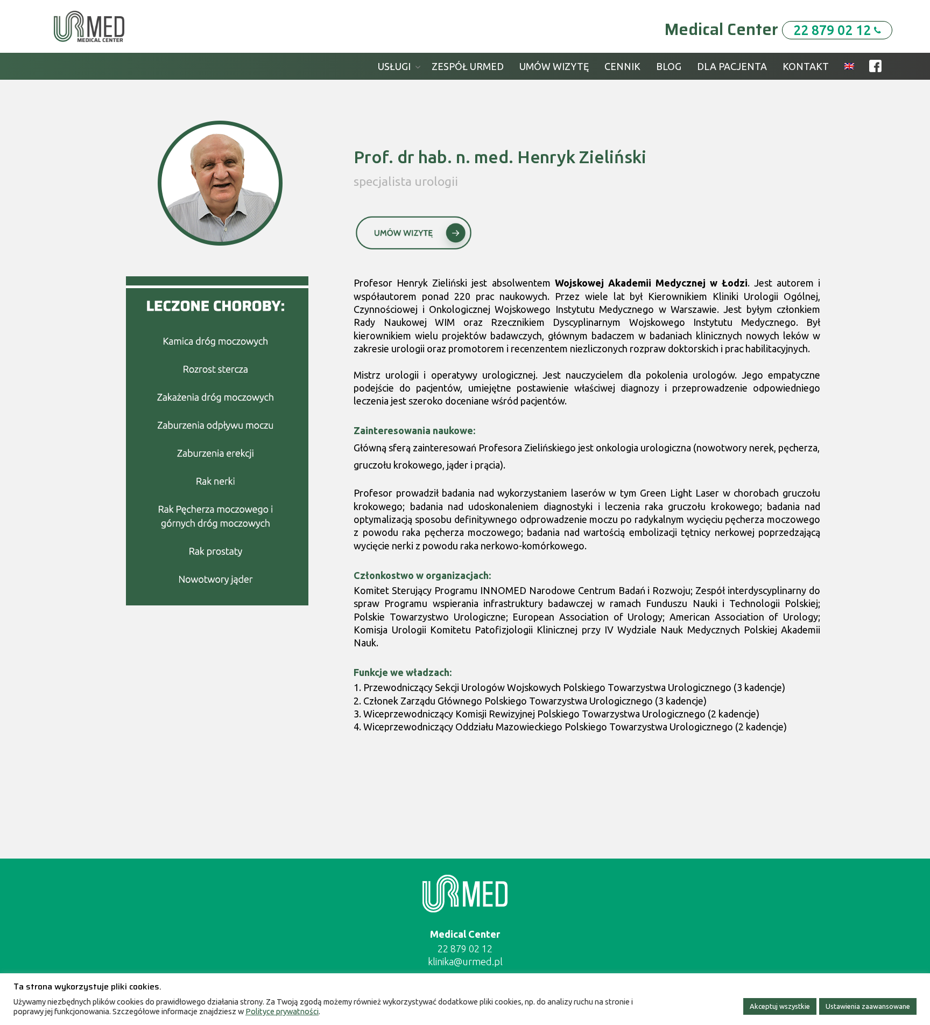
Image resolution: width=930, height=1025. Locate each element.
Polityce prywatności (282, 1011)
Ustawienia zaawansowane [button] (868, 1006)
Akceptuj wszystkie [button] (780, 1006)
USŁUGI (394, 66)
